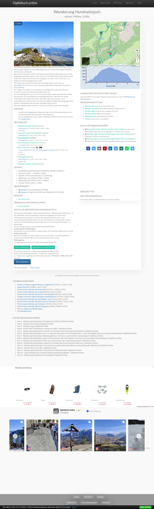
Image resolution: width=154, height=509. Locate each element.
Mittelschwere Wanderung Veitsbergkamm (33, 306)
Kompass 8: (24, 192)
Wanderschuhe (91, 116)
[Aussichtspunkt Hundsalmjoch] (125, 23)
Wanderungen (105, 3)
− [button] (137, 62)
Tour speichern (22, 262)
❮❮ (17, 44)
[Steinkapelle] (99, 60)
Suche (95, 3)
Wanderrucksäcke (92, 108)
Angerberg (31, 112)
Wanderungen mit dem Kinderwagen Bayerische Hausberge (110, 139)
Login (139, 3)
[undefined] (137, 25)
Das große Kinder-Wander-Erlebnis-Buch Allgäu (105, 129)
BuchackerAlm (24, 147)
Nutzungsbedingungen (89, 502)
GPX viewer (88, 497)
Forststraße (21, 145)
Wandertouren (26, 311)
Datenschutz (71, 502)
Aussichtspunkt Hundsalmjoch (30, 133)
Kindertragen (90, 111)
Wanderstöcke (90, 113)
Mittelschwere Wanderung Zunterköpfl (31, 289)
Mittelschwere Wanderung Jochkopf (30, 292)
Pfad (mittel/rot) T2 (24, 128)
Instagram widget (143, 448)
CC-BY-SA (127, 65)
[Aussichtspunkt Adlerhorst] (107, 26)
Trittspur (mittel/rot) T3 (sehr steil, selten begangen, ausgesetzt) (36, 150)
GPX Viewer (118, 3)
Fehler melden (35, 268)
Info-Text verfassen (20, 268)
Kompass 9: (24, 190)
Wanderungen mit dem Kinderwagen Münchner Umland (108, 134)
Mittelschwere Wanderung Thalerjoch (31, 304)
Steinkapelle (23, 157)
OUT (151, 406)
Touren (76, 497)
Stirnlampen (89, 106)
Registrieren (129, 3)
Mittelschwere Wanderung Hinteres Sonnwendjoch (36, 294)
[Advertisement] (110, 169)
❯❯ (70, 44)
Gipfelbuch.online (25, 3)
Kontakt (100, 497)
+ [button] (137, 59)
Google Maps (25, 119)
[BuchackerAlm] (101, 34)
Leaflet (90, 65)
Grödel (87, 119)
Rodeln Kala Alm (23, 287)
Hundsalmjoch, (19, 85)
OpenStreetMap (104, 65)
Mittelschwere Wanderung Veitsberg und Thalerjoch (36, 301)
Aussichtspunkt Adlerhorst (28, 142)
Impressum (106, 502)
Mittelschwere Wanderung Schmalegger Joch (34, 299)
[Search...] (137, 50)
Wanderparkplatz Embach (28, 126)
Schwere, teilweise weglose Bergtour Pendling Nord (36, 297)
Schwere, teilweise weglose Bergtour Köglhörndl (35, 285)
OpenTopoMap (120, 65)
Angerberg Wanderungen (33, 309)
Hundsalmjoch (24, 138)
